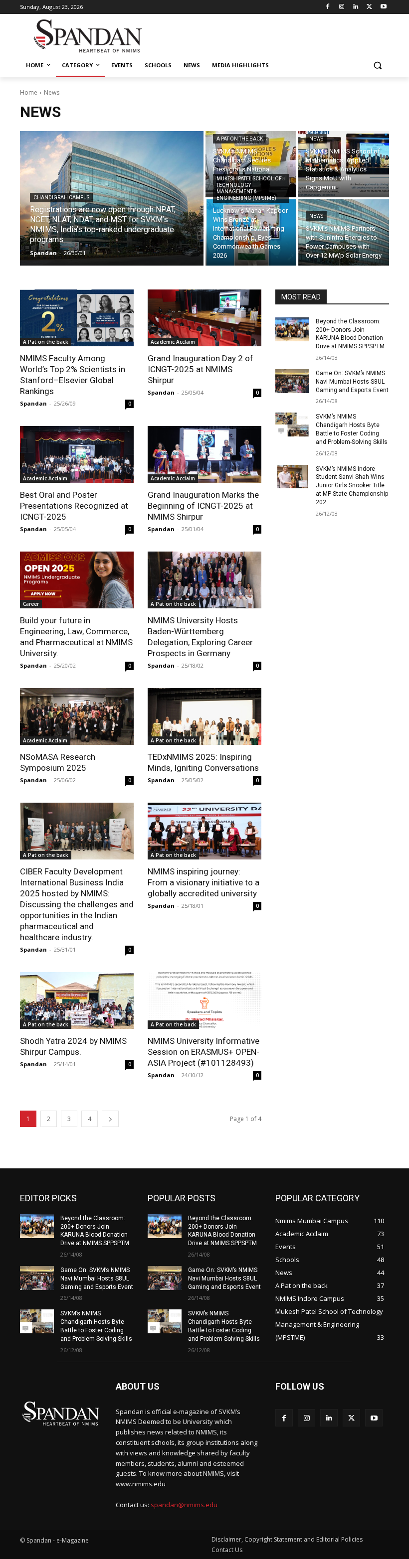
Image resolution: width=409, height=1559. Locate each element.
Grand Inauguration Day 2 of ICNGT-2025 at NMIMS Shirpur (200, 369)
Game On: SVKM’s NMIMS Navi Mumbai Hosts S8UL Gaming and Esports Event (352, 382)
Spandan (33, 403)
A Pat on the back (239, 139)
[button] (377, 65)
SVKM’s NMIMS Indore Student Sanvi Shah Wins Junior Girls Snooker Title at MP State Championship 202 (352, 485)
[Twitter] (369, 7)
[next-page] (110, 1119)
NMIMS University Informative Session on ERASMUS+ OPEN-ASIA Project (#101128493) (203, 1052)
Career (31, 603)
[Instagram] (342, 7)
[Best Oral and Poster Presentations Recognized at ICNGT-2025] (77, 454)
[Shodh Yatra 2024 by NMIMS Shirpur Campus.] (77, 1000)
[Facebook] (328, 7)
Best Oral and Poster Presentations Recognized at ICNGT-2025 (74, 506)
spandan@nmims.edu (184, 1504)
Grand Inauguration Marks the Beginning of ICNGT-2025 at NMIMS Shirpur (203, 506)
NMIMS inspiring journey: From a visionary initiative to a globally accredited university (203, 882)
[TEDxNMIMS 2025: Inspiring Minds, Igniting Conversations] (204, 716)
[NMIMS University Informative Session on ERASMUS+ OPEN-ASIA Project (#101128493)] (204, 1000)
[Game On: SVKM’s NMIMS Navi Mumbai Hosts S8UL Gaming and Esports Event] (292, 381)
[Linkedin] (356, 7)
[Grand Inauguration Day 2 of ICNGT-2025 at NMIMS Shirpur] (204, 317)
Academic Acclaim (173, 341)
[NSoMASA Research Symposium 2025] (77, 716)
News (316, 139)
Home (28, 92)
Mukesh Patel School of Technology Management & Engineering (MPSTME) (249, 188)
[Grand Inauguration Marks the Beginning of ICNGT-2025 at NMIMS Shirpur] (204, 454)
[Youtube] (383, 7)
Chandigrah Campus (61, 197)
